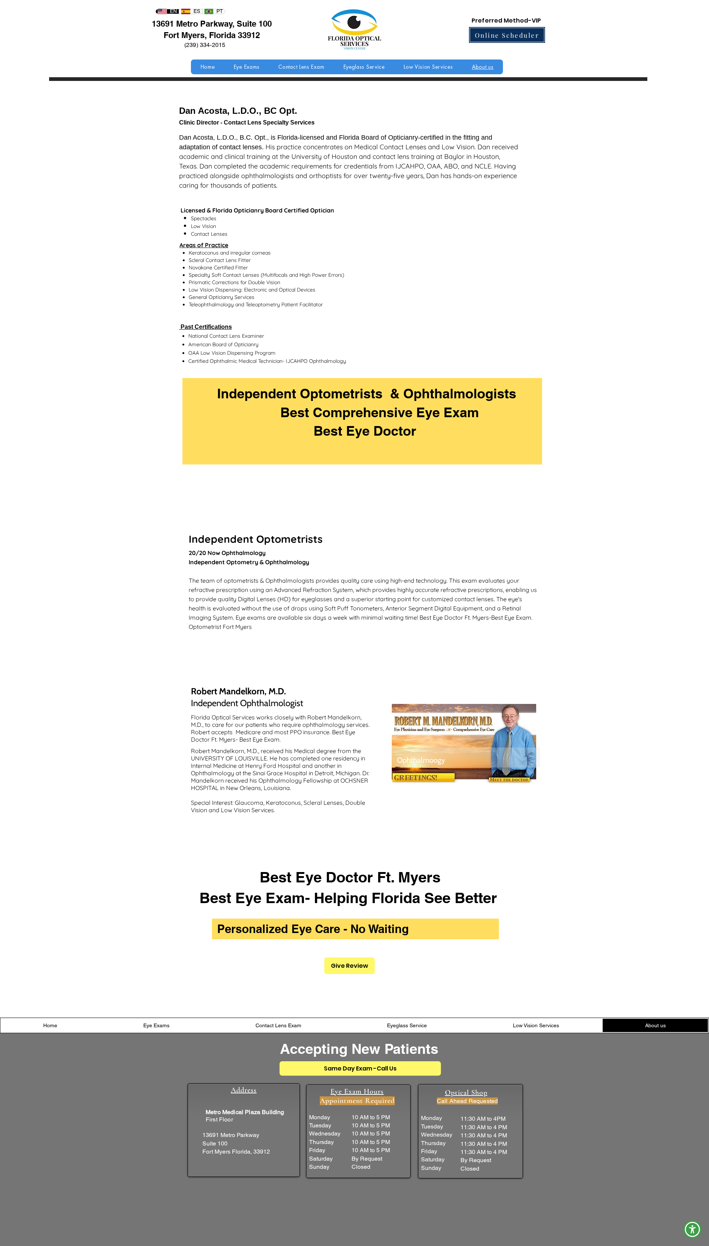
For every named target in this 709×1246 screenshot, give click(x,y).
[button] (692, 1229)
